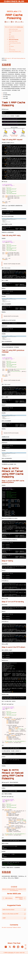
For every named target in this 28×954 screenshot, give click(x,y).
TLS (10, 48)
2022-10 (7, 22)
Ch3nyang (20, 889)
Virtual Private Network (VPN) (15, 51)
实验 (12, 22)
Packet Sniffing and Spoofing (15, 43)
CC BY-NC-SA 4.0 (15, 890)
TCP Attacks (11, 46)
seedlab (17, 22)
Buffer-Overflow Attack (13, 29)
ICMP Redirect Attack (13, 41)
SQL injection (11, 36)
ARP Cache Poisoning (13, 39)
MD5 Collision (12, 37)
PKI (9, 44)
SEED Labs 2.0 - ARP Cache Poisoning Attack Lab (15, 58)
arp (22, 22)
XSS (10, 34)
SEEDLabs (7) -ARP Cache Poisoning (8, 889)
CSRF (10, 32)
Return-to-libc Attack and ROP (15, 31)
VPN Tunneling (12, 49)
